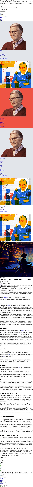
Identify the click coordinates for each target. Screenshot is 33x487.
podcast (4, 356)
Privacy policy (2, 483)
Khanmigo (9, 354)
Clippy (9, 305)
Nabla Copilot (27, 330)
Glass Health (10, 333)
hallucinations (9, 430)
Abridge (19, 330)
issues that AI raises (18, 412)
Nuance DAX (22, 330)
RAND (8, 340)
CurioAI (23, 389)
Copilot (19, 367)
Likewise (27, 381)
